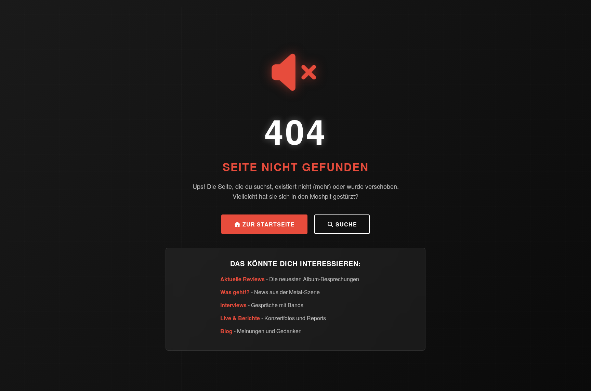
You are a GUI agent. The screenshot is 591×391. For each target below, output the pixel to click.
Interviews (233, 305)
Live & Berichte (240, 318)
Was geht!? (235, 292)
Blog (226, 331)
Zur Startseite (268, 224)
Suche (345, 224)
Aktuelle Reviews (242, 279)
